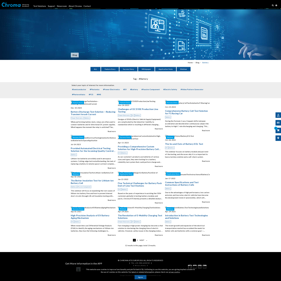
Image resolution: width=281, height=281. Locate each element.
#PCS (91, 94)
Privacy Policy (140, 266)
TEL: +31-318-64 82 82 (140, 263)
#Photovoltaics (78, 94)
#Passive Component (150, 89)
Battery (205, 62)
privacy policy (174, 272)
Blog (197, 62)
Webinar (183, 69)
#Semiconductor (79, 89)
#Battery (134, 89)
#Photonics (95, 89)
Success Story (128, 69)
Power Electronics (77, 118)
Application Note (166, 69)
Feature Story (110, 69)
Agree (140, 277)
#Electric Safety (170, 89)
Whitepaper (146, 69)
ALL (95, 69)
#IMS (99, 94)
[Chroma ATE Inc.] (15, 5)
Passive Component (84, 187)
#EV (125, 89)
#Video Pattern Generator (192, 89)
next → (144, 240)
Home (190, 62)
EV (133, 115)
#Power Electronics (111, 89)
